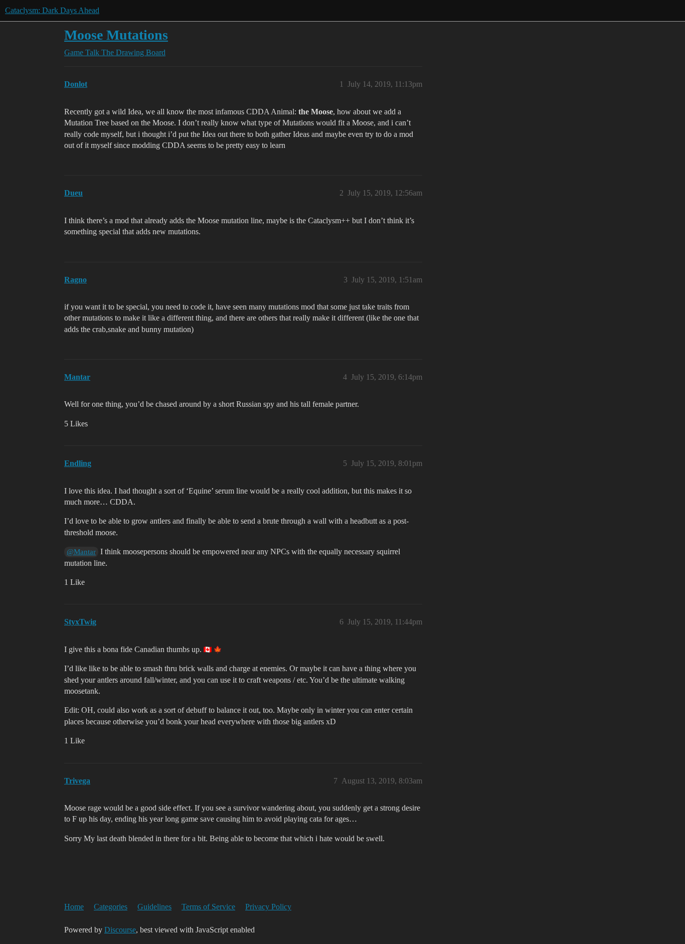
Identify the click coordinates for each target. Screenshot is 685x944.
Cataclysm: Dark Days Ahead (52, 10)
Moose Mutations (116, 35)
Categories (110, 906)
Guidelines (154, 906)
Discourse (120, 929)
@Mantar (81, 552)
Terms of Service (208, 906)
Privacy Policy (268, 906)
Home (74, 906)
